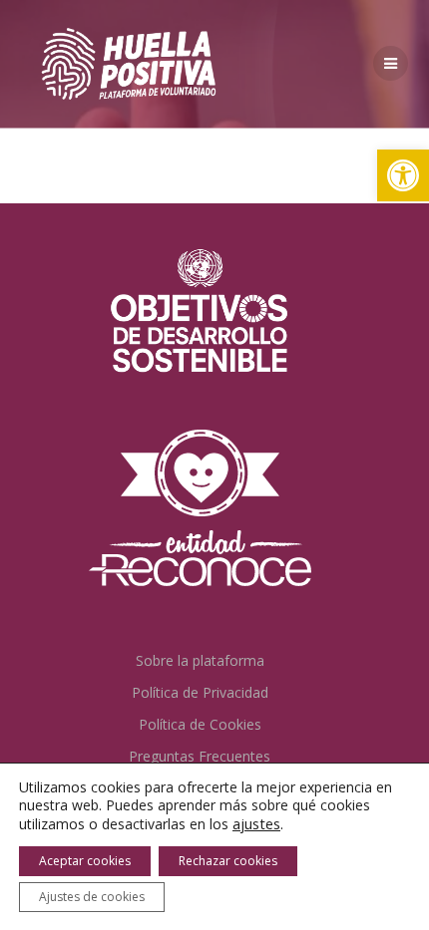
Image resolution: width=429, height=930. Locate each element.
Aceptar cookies (85, 860)
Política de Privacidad (200, 692)
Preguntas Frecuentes (199, 756)
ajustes (256, 823)
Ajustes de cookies (92, 896)
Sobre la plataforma (200, 660)
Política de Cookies (200, 724)
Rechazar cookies (228, 860)
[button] (403, 175)
